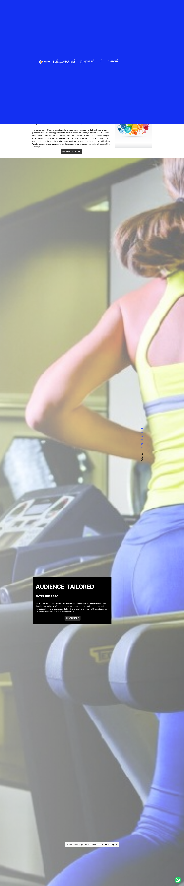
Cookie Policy (109, 845)
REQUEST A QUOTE (71, 151)
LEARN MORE (72, 618)
